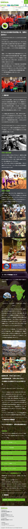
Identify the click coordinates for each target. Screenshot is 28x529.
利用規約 (3, 522)
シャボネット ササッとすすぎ (9, 468)
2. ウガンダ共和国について (19, 7)
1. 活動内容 (2, 7)
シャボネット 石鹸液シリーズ (9, 463)
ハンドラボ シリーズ (7, 452)
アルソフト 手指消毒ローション (10, 442)
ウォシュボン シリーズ (8, 458)
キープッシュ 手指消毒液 (8, 447)
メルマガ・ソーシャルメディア (8, 525)
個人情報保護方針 (5, 524)
